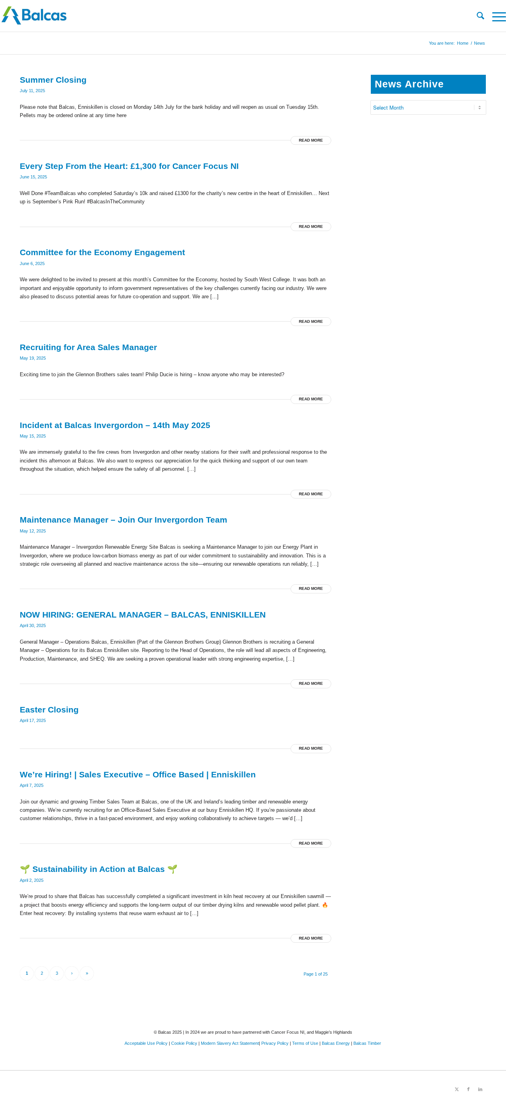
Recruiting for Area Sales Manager (88, 347)
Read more (311, 140)
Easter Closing (49, 709)
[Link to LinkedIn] (480, 1089)
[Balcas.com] (202, 16)
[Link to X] (457, 1089)
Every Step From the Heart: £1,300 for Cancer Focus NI (129, 166)
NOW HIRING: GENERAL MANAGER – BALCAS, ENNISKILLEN (143, 614)
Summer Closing (53, 79)
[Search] (476, 16)
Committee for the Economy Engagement (102, 252)
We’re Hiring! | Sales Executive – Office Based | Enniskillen (138, 774)
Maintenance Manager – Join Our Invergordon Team (123, 519)
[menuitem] (476, 16)
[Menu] (495, 16)
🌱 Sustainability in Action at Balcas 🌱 (98, 869)
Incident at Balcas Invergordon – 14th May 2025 (115, 425)
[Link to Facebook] (468, 1089)
